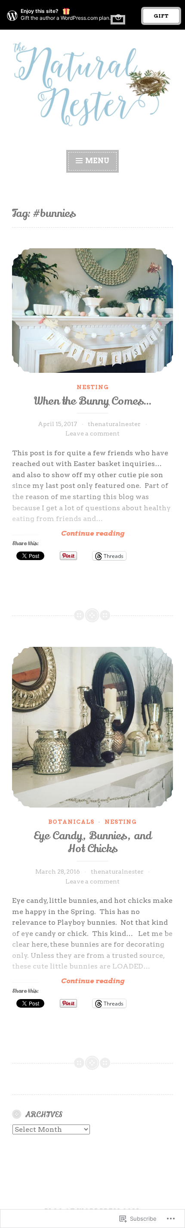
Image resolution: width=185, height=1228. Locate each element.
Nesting (93, 387)
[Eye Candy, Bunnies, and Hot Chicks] (92, 727)
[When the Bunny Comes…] (92, 310)
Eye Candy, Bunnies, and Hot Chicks (92, 842)
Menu (97, 161)
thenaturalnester (114, 424)
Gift (161, 15)
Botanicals (71, 822)
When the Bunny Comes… (92, 401)
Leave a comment (92, 433)
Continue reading (68, 533)
